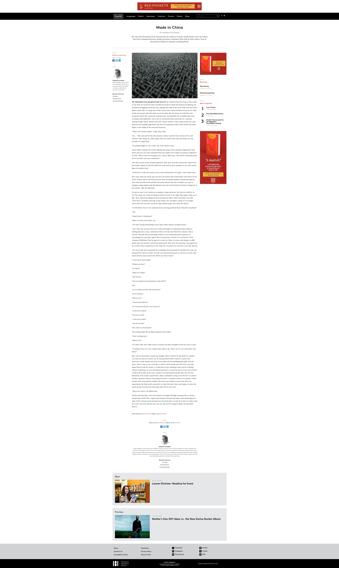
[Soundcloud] (173, 554)
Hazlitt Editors (211, 125)
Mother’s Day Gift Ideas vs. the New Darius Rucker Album (186, 518)
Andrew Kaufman (170, 33)
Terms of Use (146, 555)
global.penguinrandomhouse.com (208, 563)
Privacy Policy (146, 551)
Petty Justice (119, 55)
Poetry (179, 16)
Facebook (222, 16)
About (116, 548)
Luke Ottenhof (211, 109)
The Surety (115, 96)
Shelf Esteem (157, 480)
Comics (171, 16)
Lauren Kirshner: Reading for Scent (172, 483)
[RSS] (200, 554)
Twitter (224, 16)
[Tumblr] (200, 551)
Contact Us (118, 551)
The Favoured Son (116, 98)
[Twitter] (116, 60)
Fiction (141, 16)
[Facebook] (113, 60)
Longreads (131, 16)
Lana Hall (209, 116)
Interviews (150, 16)
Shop (187, 16)
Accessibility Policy (121, 555)
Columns (161, 16)
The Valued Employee (117, 101)
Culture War (157, 516)
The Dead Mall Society (214, 113)
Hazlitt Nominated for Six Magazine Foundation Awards (215, 121)
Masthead (145, 548)
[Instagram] (173, 551)
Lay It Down (211, 107)
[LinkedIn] (119, 60)
